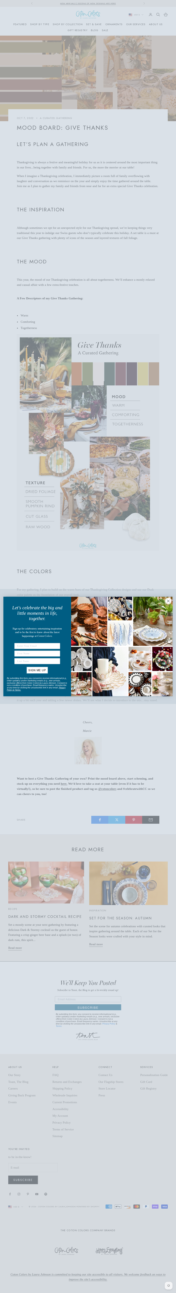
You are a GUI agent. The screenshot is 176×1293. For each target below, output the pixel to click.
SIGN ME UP (37, 670)
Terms (17, 690)
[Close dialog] (168, 601)
